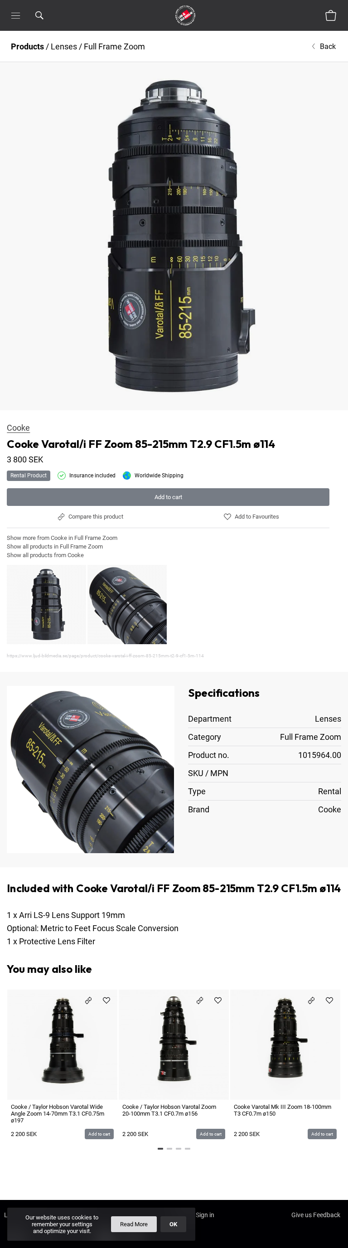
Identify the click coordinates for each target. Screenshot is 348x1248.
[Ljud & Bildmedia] (185, 15)
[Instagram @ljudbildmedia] (47, 1241)
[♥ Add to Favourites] (106, 1000)
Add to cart (168, 497)
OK (173, 1224)
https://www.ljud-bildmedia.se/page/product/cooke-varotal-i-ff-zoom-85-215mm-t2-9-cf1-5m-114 (105, 655)
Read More (134, 1224)
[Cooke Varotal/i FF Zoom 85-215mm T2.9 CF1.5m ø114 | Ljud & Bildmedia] (174, 236)
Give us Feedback (315, 1215)
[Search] (51, 15)
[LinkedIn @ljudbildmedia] (134, 1241)
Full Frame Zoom (114, 46)
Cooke (18, 427)
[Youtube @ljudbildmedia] (105, 1241)
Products (27, 46)
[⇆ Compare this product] (88, 1000)
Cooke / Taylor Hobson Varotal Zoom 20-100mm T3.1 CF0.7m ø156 (169, 1110)
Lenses (64, 46)
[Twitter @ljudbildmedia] (76, 1241)
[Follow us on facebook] (18, 1241)
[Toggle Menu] (16, 15)
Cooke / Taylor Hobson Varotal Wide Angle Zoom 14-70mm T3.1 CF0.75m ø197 (57, 1113)
